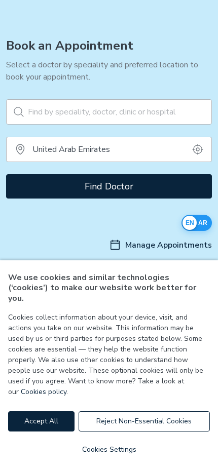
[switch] (196, 223)
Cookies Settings (109, 449)
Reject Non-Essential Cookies (144, 421)
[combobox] (109, 149)
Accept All (41, 421)
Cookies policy (43, 392)
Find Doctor (109, 186)
